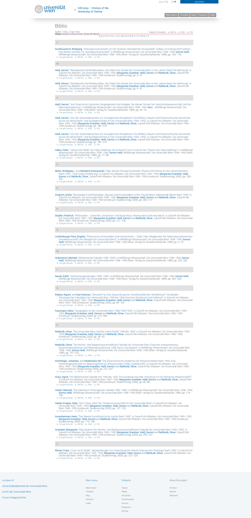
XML (183, 32)
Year (77, 32)
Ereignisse (126, 507)
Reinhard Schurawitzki (92, 170)
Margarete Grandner (128, 72)
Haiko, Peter (61, 150)
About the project (178, 480)
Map (193, 15)
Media (124, 491)
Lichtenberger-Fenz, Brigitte (70, 236)
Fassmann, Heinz (64, 310)
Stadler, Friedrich (64, 215)
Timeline (184, 15)
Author (58, 32)
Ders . (151, 107)
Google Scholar (66, 57)
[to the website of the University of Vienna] (50, 9)
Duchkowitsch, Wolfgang (68, 49)
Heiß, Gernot (62, 70)
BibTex (173, 32)
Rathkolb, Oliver (167, 72)
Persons (203, 15)
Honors (125, 503)
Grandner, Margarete (66, 429)
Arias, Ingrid (61, 376)
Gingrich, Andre (63, 194)
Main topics (171, 15)
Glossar (125, 511)
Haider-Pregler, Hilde (66, 403)
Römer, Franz (62, 450)
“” (129, 70)
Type (72, 32)
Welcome (174, 495)
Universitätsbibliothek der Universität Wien (24, 486)
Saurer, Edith (62, 276)
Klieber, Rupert (63, 294)
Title (65, 32)
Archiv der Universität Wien (16, 491)
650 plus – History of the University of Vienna (93, 10)
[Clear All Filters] (91, 34)
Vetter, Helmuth (63, 390)
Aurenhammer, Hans (66, 416)
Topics (124, 488)
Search (162, 2)
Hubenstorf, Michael (66, 257)
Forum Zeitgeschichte (14, 497)
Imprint (173, 491)
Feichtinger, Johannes (67, 360)
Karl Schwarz (83, 294)
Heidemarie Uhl (92, 360)
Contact (173, 488)
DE (172, 1)
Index (212, 15)
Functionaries (128, 499)
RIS (191, 32)
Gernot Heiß (182, 51)
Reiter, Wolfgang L (65, 170)
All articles (126, 495)
